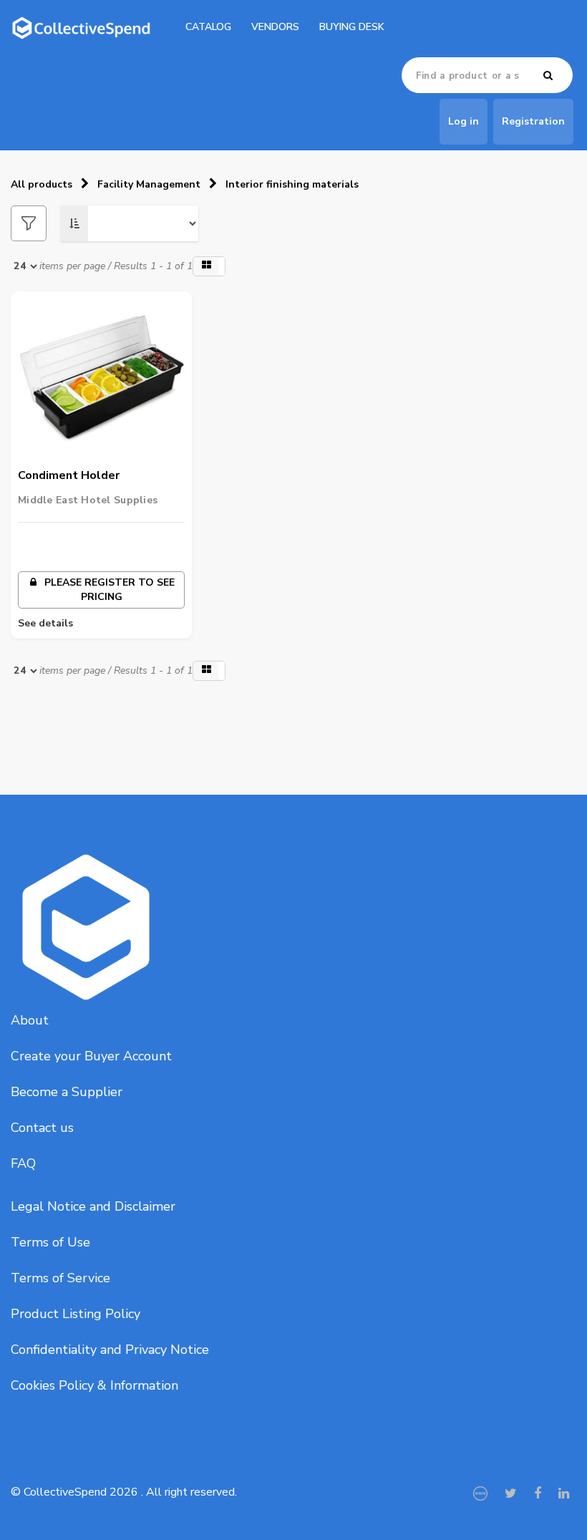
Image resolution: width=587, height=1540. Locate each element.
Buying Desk (351, 27)
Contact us (42, 1127)
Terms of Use (50, 1242)
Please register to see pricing (108, 590)
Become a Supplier (66, 1091)
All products (41, 184)
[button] (209, 266)
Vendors (275, 27)
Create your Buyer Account (91, 1056)
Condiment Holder (69, 475)
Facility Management (148, 184)
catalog (208, 27)
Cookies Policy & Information (94, 1385)
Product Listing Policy (75, 1313)
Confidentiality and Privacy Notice (110, 1349)
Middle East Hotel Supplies (87, 500)
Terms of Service (60, 1278)
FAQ (23, 1163)
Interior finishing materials (292, 184)
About (30, 1020)
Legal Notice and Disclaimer (93, 1206)
